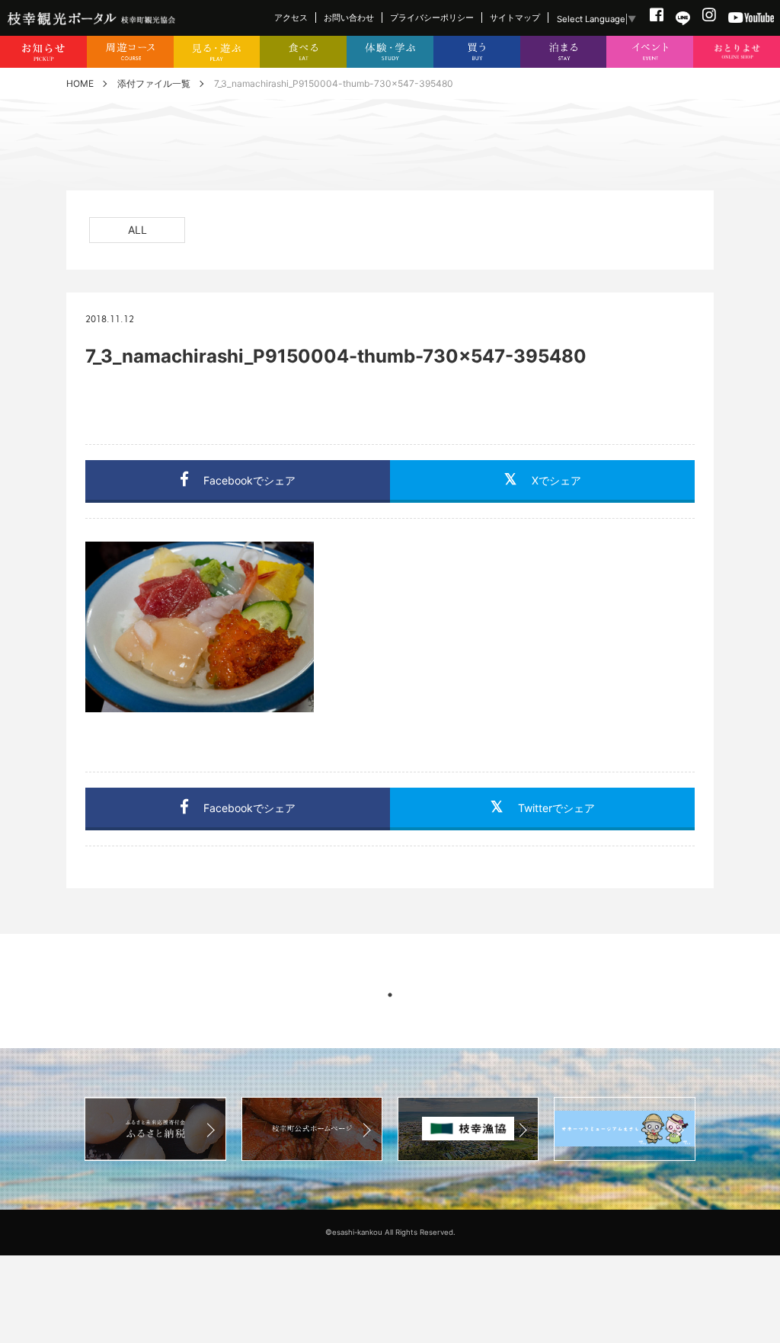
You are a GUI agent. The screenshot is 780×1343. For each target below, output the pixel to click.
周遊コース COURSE (130, 52)
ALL (137, 229)
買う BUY (476, 52)
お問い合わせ (349, 17)
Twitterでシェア (556, 807)
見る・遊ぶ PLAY (217, 52)
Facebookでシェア (249, 480)
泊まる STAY (563, 52)
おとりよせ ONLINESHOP (736, 52)
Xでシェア (556, 480)
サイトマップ (515, 17)
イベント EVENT (649, 52)
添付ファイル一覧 (153, 83)
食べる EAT (303, 52)
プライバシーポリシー (432, 17)
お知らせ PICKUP (43, 52)
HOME (80, 83)
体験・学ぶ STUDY (390, 52)
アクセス (291, 17)
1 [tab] (390, 994)
